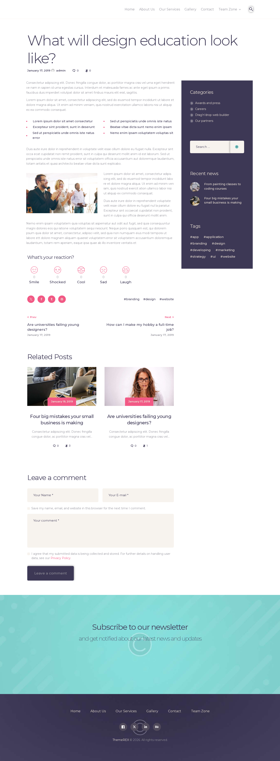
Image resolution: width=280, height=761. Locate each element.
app (195, 237)
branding (132, 299)
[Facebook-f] (123, 727)
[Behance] (157, 727)
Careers (200, 109)
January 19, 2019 (62, 401)
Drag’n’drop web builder (212, 115)
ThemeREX (121, 740)
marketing (226, 250)
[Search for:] (217, 147)
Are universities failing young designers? (139, 419)
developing (201, 250)
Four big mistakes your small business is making (61, 419)
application (215, 237)
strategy (199, 256)
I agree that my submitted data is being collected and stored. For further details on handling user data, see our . (100, 556)
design (151, 299)
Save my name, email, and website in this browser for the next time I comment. (88, 508)
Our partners (204, 121)
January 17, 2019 (139, 401)
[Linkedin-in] (146, 727)
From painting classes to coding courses (222, 186)
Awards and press (207, 103)
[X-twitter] (134, 727)
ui (214, 256)
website (168, 299)
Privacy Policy (61, 558)
